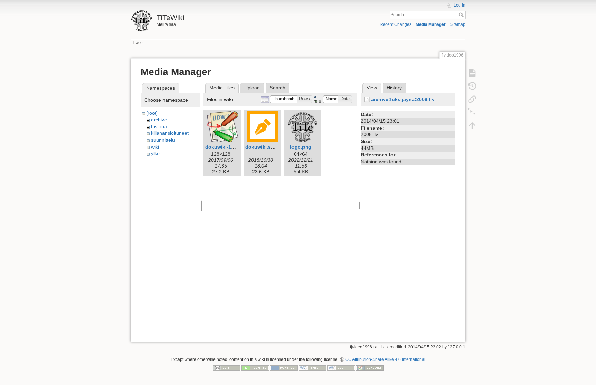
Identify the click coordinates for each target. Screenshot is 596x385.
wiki (155, 147)
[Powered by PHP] (284, 367)
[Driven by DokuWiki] (370, 367)
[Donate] (255, 367)
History (394, 87)
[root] (152, 113)
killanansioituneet (170, 133)
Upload (252, 87)
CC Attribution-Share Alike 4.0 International (385, 359)
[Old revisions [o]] (472, 86)
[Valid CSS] (341, 367)
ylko (155, 153)
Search (462, 14)
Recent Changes (395, 24)
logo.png (300, 147)
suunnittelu (163, 140)
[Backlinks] (472, 99)
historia (159, 126)
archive (159, 119)
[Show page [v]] (472, 73)
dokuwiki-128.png (226, 147)
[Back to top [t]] (472, 125)
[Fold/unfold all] (472, 112)
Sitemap (457, 24)
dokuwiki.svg (261, 147)
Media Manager (431, 24)
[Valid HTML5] (312, 367)
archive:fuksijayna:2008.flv (403, 99)
